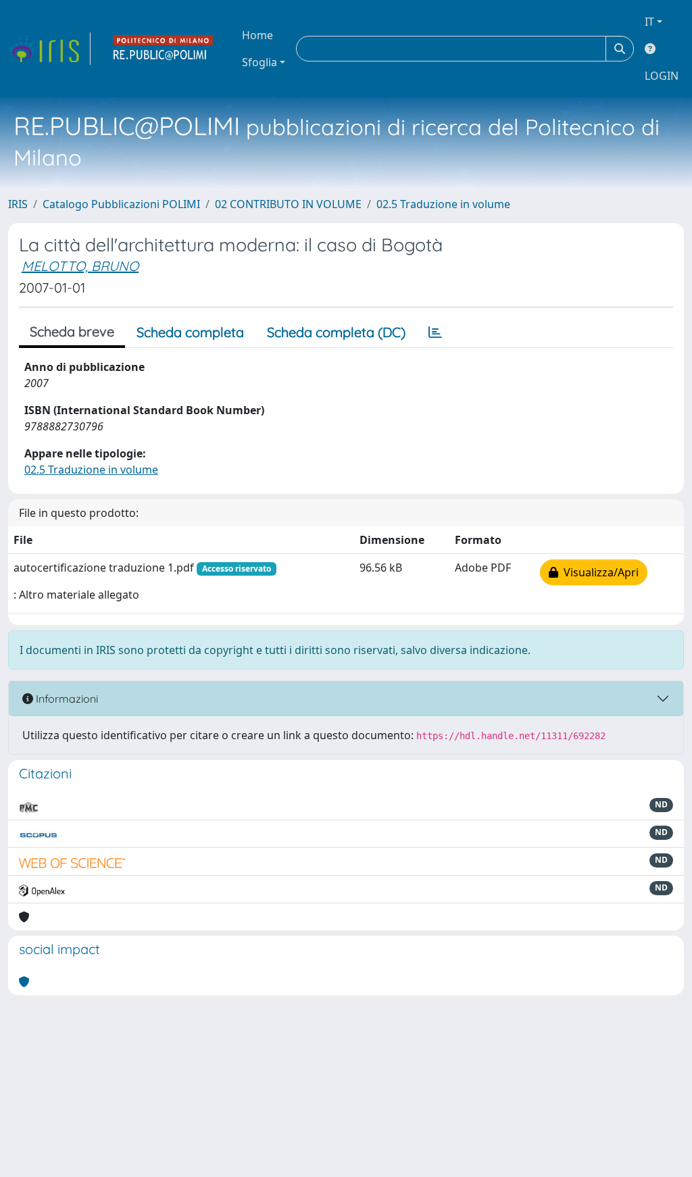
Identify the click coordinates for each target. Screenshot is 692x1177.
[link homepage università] (163, 48)
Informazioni (65, 698)
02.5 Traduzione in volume (443, 204)
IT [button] (649, 21)
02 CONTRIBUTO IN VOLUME (288, 204)
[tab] (435, 332)
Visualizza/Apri (598, 572)
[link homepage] (49, 48)
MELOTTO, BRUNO (80, 265)
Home (257, 35)
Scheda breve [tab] (72, 331)
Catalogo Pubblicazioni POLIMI (121, 204)
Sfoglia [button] (259, 62)
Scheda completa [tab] (190, 332)
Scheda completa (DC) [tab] (336, 332)
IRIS (18, 204)
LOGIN (661, 75)
